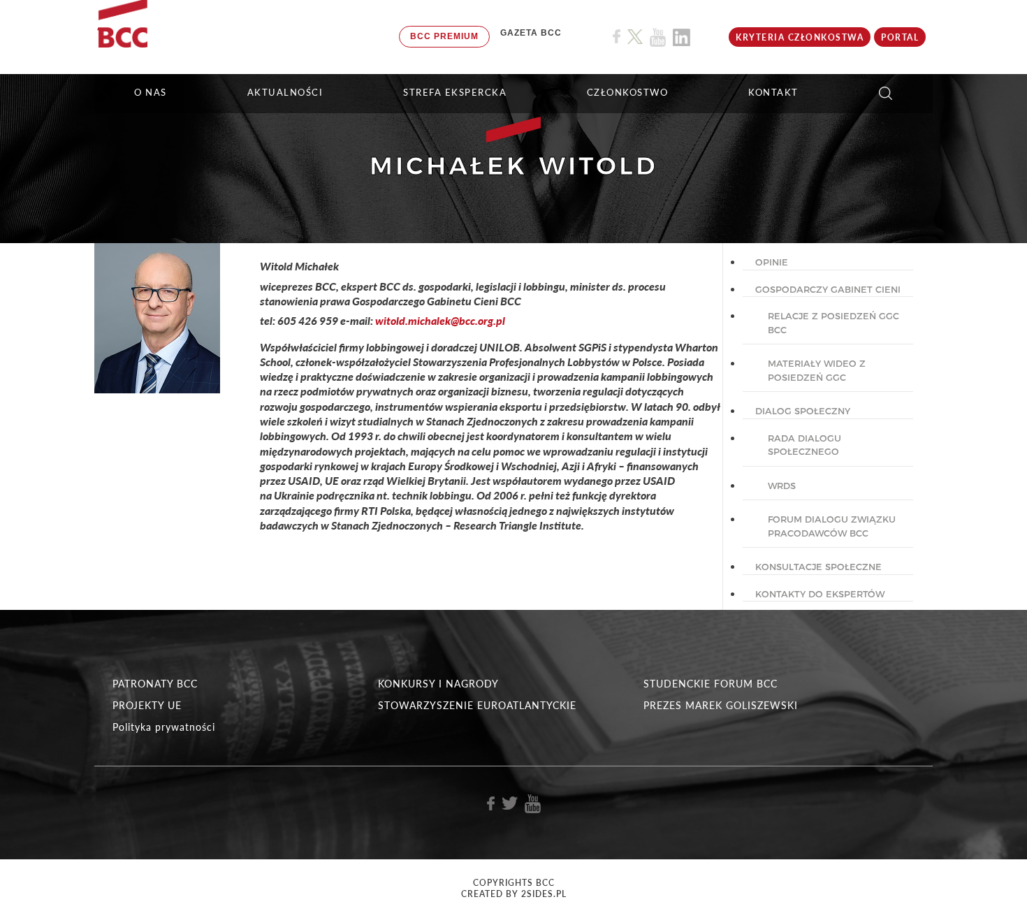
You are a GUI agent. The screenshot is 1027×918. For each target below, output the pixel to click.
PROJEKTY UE (147, 705)
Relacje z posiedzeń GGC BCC (833, 322)
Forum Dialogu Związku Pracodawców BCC (832, 526)
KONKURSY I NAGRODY (438, 684)
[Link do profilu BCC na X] (635, 37)
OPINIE (771, 262)
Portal (900, 37)
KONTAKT (773, 92)
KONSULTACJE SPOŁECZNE (818, 566)
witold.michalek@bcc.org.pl (440, 320)
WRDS (782, 485)
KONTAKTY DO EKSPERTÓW (819, 593)
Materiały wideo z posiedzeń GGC (817, 370)
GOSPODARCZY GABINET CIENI (828, 289)
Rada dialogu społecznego (804, 445)
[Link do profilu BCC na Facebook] (616, 36)
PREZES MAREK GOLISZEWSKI (720, 705)
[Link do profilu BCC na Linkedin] (681, 37)
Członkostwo (628, 92)
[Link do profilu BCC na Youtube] (657, 37)
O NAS (150, 92)
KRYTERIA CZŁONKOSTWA (800, 37)
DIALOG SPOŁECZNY (802, 410)
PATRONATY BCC (155, 684)
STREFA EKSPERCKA (455, 92)
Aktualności (285, 92)
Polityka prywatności (163, 727)
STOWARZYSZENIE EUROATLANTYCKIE (477, 705)
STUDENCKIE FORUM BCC (710, 684)
